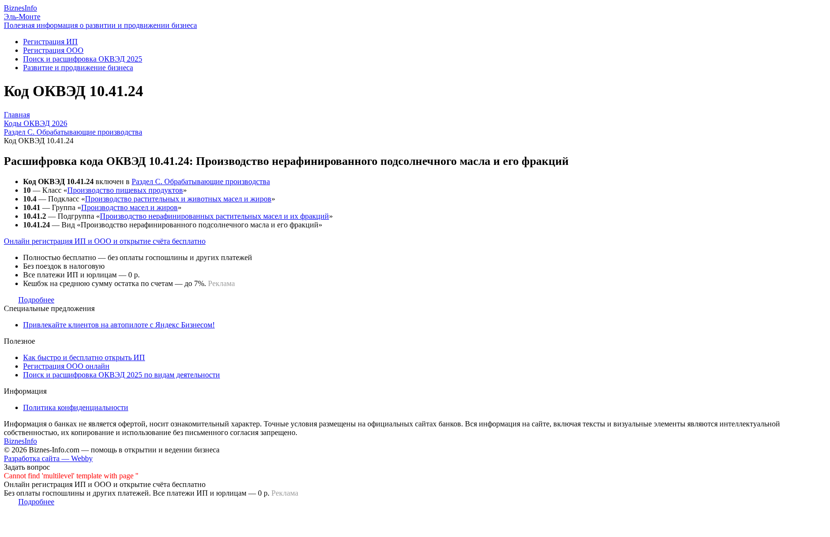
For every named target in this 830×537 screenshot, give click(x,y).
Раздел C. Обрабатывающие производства (201, 181)
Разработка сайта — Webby (48, 458)
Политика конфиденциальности (75, 407)
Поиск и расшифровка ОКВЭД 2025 (82, 59)
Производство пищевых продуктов (125, 190)
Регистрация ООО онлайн (66, 366)
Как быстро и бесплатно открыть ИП (84, 357)
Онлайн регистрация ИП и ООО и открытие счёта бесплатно (105, 241)
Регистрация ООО (53, 50)
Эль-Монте (22, 16)
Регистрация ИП (50, 41)
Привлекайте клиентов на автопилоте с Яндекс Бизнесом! (119, 325)
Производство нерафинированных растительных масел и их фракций (214, 216)
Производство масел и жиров (129, 207)
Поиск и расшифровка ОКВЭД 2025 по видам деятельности (121, 375)
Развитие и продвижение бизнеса (78, 67)
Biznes (20, 8)
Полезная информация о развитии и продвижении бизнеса (100, 25)
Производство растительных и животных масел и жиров (178, 199)
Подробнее (36, 300)
